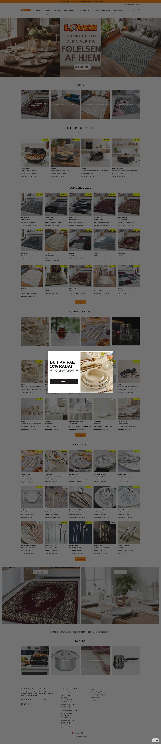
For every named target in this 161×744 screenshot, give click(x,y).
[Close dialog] (111, 353)
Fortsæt (64, 381)
